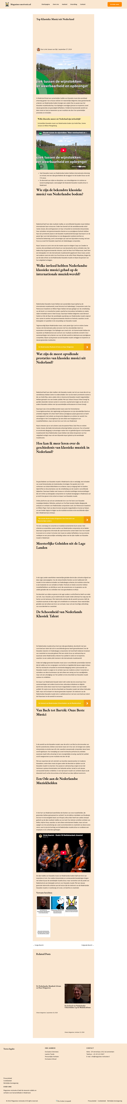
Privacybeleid (7, 1078)
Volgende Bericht (87, 945)
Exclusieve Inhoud (50, 1059)
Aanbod (64, 4)
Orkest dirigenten (41, 1012)
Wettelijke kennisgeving (10, 1083)
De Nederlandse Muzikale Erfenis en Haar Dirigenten (48, 987)
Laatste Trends (49, 1054)
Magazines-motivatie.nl (20, 4)
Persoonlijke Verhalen (52, 1056)
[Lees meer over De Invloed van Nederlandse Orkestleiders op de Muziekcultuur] (78, 993)
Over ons (56, 4)
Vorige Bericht (38, 945)
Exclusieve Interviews (51, 1052)
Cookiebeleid (7, 1081)
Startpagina (46, 4)
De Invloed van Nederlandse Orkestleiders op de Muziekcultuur (78, 1007)
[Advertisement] (63, 35)
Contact (82, 4)
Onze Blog (73, 4)
